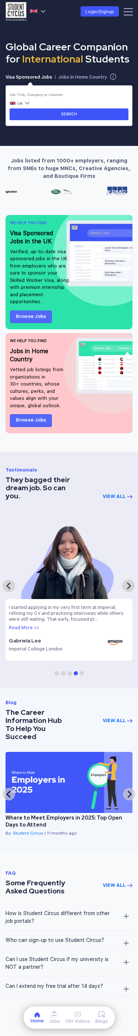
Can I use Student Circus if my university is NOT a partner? (57, 963)
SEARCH (69, 113)
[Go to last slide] (9, 794)
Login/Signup (99, 11)
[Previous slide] (9, 586)
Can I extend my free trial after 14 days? (54, 985)
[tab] (56, 673)
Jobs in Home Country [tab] (82, 77)
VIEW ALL (115, 496)
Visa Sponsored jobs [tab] (29, 77)
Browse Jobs (31, 316)
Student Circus (28, 833)
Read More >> (24, 627)
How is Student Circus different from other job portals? (58, 917)
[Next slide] (128, 586)
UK (38, 11)
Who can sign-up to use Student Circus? (55, 939)
